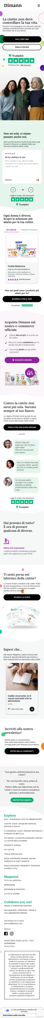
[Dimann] (13, 5)
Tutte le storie (12, 894)
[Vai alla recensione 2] (19, 189)
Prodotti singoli (12, 845)
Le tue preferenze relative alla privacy (24, 1010)
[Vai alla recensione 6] (26, 189)
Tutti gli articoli (12, 880)
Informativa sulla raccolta (14, 1015)
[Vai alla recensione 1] (17, 189)
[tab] (11, 230)
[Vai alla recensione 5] (24, 189)
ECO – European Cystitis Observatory (23, 819)
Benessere (9, 885)
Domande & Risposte (14, 889)
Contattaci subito (22, 800)
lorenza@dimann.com (13, 923)
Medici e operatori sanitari (18, 906)
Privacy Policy (9, 946)
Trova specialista (13, 854)
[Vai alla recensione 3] (21, 189)
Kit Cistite (9, 850)
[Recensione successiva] (30, 189)
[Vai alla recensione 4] (22, 189)
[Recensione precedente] (13, 189)
